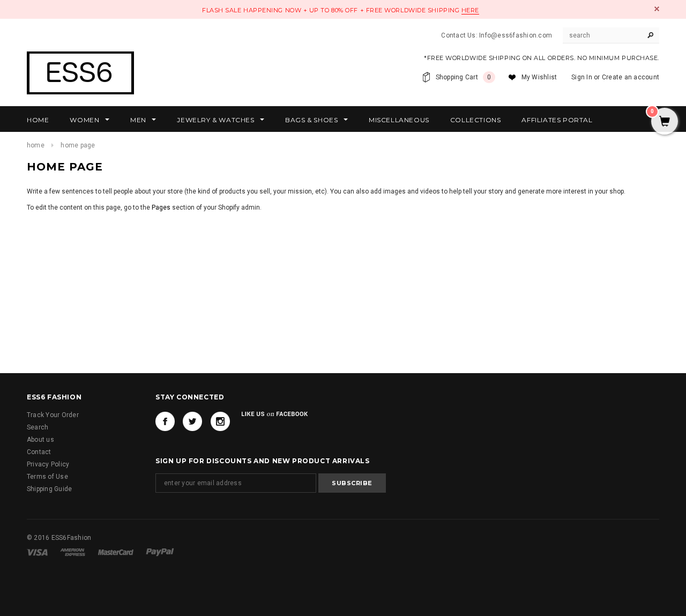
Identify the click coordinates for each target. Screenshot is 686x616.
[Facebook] (165, 421)
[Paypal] (160, 551)
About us (40, 439)
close (656, 8)
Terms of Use (47, 476)
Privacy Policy (48, 464)
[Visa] (38, 551)
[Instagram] (220, 421)
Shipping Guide (49, 489)
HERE (470, 10)
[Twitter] (192, 421)
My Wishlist (539, 77)
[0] (664, 122)
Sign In (581, 77)
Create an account (630, 77)
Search (37, 427)
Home (35, 145)
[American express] (73, 551)
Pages (161, 207)
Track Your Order (53, 415)
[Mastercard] (116, 551)
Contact (39, 452)
